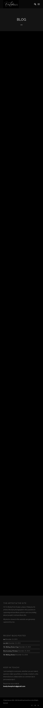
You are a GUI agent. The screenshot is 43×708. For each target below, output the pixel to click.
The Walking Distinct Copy (11, 647)
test (4, 639)
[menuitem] (34, 4)
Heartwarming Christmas (10, 651)
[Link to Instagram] (35, 705)
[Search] (34, 4)
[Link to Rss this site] (38, 705)
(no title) (5, 643)
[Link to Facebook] (32, 705)
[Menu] (39, 4)
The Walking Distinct (9, 655)
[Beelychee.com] (17, 4)
